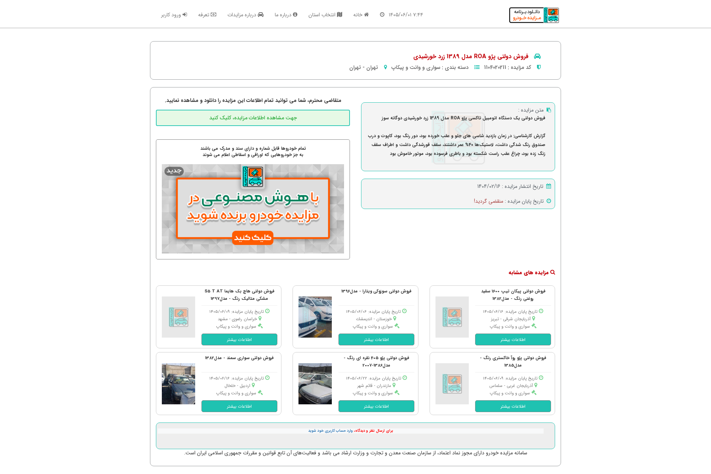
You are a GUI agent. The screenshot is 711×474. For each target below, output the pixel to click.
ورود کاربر (172, 15)
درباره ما (284, 15)
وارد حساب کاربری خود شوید (330, 431)
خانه (358, 15)
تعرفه (204, 15)
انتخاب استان (322, 15)
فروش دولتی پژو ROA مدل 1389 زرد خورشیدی (470, 56)
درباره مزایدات (242, 15)
